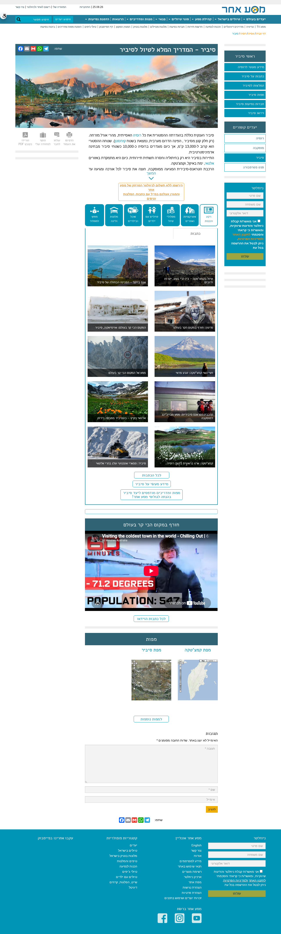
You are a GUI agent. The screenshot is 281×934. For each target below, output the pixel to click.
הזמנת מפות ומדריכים (70, 26)
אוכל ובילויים (133, 218)
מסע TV (261, 26)
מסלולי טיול (171, 218)
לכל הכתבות (151, 475)
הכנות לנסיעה (213, 26)
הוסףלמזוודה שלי (42, 142)
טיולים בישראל (228, 19)
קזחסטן (120, 141)
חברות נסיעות (177, 26)
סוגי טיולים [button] (180, 19)
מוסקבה (258, 147)
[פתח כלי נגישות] (3, 16)
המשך (151, 173)
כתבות (195, 233)
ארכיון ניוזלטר (193, 877)
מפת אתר (195, 882)
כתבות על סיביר (252, 76)
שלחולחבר (57, 142)
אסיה (251, 33)
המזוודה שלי (59, 7)
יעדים (133, 845)
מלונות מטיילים (158, 26)
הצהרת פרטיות (192, 892)
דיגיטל (133, 887)
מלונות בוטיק (140, 26)
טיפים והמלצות (127, 861)
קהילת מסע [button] (203, 19)
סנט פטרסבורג (253, 167)
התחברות (85, 7)
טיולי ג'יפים (90, 26)
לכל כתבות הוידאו (151, 618)
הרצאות (118, 19)
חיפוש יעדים (63, 19)
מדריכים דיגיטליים (233, 26)
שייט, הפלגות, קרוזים (123, 882)
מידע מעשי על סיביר (151, 484)
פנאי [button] (162, 19)
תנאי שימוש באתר (190, 866)
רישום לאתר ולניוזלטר (38, 7)
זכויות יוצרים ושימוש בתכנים (183, 898)
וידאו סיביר (256, 113)
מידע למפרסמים (191, 861)
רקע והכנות (209, 218)
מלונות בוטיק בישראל (123, 856)
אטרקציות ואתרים (190, 218)
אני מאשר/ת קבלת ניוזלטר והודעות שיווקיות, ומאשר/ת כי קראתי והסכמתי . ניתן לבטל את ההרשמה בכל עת (246, 234)
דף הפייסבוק (106, 26)
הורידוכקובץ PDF (25, 142)
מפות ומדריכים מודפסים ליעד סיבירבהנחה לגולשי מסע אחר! (151, 494)
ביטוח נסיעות (47, 26)
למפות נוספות (151, 719)
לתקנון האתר (241, 234)
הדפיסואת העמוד (69, 142)
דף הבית (261, 33)
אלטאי (209, 163)
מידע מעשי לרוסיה (251, 67)
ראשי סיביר (245, 56)
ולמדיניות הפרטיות (250, 239)
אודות (198, 856)
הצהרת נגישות (192, 887)
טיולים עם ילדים (152, 218)
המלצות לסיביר (253, 85)
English (196, 845)
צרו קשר (19, 7)
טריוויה (250, 26)
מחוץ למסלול (94, 218)
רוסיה (243, 33)
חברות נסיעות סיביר (250, 104)
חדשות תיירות (195, 26)
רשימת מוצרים (192, 871)
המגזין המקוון (123, 26)
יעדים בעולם (255, 19)
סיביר (260, 157)
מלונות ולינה (114, 218)
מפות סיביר (256, 94)
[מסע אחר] (243, 9)
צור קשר (196, 850)
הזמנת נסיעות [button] (98, 19)
